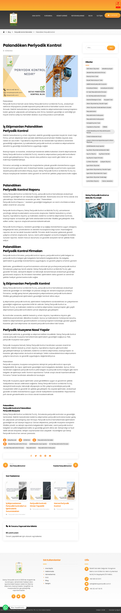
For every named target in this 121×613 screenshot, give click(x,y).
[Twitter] (18, 596)
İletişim (47, 583)
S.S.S (46, 577)
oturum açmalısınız (33, 536)
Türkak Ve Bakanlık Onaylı (94, 136)
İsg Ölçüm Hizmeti (104, 154)
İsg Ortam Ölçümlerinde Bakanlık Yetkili (98, 150)
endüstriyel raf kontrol (107, 88)
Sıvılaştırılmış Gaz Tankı (93, 123)
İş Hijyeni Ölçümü (105, 161)
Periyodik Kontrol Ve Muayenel (95, 119)
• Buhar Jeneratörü (107, 181)
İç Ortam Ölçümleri (92, 161)
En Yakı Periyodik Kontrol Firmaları (58, 444)
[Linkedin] (23, 596)
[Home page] (4, 32)
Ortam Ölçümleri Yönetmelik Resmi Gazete (99, 107)
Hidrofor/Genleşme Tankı (94, 100)
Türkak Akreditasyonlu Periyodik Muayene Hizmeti (98, 131)
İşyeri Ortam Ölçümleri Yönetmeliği (96, 177)
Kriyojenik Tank (108, 100)
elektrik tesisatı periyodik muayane (96, 84)
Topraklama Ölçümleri (93, 127)
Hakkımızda (49, 571)
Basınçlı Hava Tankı (92, 76)
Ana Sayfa (49, 568)
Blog (46, 580)
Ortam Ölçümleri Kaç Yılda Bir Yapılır (97, 103)
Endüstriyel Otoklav (92, 88)
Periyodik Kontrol (31, 448)
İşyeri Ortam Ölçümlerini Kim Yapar (97, 173)
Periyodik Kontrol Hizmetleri (45, 440)
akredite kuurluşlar (107, 68)
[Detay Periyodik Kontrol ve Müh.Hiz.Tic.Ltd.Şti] (100, 210)
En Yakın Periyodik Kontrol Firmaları (14, 448)
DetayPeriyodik (12, 440)
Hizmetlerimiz (50, 574)
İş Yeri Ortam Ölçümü (93, 181)
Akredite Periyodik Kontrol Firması (17, 444)
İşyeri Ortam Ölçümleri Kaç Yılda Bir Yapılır (99, 169)
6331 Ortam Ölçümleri (93, 68)
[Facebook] (14, 596)
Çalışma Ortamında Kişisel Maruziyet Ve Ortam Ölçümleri (100, 141)
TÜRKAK (105, 127)
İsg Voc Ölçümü (91, 154)
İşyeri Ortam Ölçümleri (93, 165)
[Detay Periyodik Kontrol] (13, 20)
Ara (111, 48)
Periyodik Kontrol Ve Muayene (46, 448)
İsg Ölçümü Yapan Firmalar (95, 158)
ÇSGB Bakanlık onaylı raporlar (38, 444)
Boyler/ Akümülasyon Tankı (94, 80)
